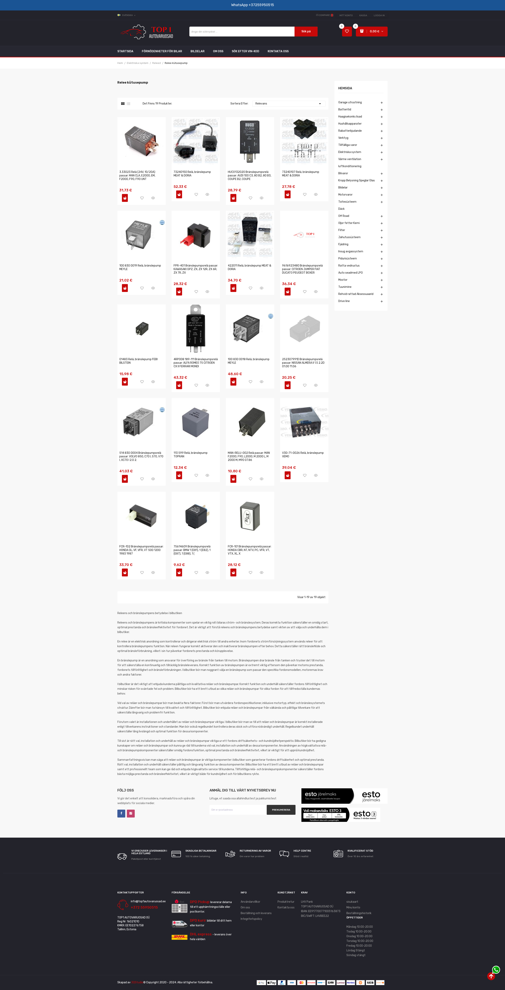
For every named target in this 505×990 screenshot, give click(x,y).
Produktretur (286, 901)
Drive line (344, 301)
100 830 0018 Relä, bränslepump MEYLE (248, 361)
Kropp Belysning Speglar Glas (356, 180)
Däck (341, 209)
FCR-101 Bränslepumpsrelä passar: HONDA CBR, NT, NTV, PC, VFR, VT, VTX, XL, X (249, 550)
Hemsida (345, 88)
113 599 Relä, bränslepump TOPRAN (191, 454)
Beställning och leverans (256, 913)
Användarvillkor (250, 901)
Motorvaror (345, 194)
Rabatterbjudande (350, 130)
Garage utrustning (350, 102)
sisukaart (352, 901)
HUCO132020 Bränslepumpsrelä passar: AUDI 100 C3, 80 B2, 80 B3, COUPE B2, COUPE (249, 175)
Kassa (363, 15)
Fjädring (343, 244)
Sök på (306, 31)
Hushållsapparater (350, 123)
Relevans (288, 103)
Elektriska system (349, 152)
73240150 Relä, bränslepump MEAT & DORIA (192, 173)
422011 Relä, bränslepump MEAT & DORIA (249, 267)
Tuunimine (345, 287)
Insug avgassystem (350, 251)
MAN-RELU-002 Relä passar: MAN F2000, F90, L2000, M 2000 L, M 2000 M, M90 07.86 (249, 456)
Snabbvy (153, 198)
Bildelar (343, 187)
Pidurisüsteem (347, 258)
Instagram (131, 814)
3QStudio (137, 982)
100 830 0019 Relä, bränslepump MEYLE (140, 267)
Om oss (245, 907)
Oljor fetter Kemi (349, 223)
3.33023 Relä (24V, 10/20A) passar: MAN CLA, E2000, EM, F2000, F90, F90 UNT (137, 175)
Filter (341, 230)
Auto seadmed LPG (350, 272)
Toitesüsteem (347, 201)
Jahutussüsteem (349, 237)
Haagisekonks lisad (350, 116)
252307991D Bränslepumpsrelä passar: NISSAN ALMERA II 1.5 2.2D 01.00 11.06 (303, 363)
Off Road (343, 216)
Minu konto (353, 907)
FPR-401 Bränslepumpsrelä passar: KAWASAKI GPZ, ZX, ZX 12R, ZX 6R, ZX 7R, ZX (196, 269)
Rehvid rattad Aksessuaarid (355, 294)
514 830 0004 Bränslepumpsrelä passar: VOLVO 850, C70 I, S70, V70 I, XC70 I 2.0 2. (141, 456)
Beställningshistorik (358, 913)
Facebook (121, 814)
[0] (347, 31)
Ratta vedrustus (349, 265)
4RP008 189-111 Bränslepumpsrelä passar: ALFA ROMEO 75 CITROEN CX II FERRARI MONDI (196, 363)
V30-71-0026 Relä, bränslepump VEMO (303, 454)
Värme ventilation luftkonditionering (349, 163)
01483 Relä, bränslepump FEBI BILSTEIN (138, 361)
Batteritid (344, 109)
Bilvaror (343, 173)
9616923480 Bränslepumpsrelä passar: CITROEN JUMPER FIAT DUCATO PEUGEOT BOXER (302, 269)
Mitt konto (346, 15)
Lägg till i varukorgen (125, 198)
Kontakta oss (286, 907)
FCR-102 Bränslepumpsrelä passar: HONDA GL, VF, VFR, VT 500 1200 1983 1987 (141, 550)
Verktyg (343, 138)
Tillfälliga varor (347, 145)
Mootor (342, 280)
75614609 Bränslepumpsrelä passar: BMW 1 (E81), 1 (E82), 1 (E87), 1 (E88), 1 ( (192, 550)
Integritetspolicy (251, 919)
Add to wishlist (142, 198)
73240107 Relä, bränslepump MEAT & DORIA (300, 173)
